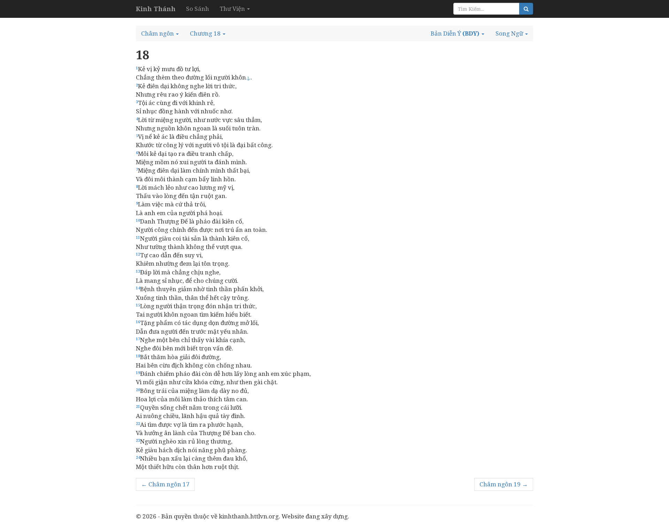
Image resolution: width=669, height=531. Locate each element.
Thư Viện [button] (233, 9)
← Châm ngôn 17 (165, 484)
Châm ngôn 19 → (503, 484)
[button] (160, 33)
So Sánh (197, 9)
